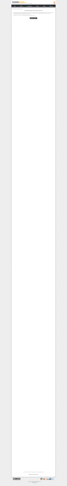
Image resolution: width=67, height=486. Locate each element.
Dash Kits (21, 6)
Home (15, 6)
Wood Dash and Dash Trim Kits (33, 474)
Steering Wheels (29, 6)
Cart (54, 3)
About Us (37, 6)
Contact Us (51, 6)
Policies (44, 6)
